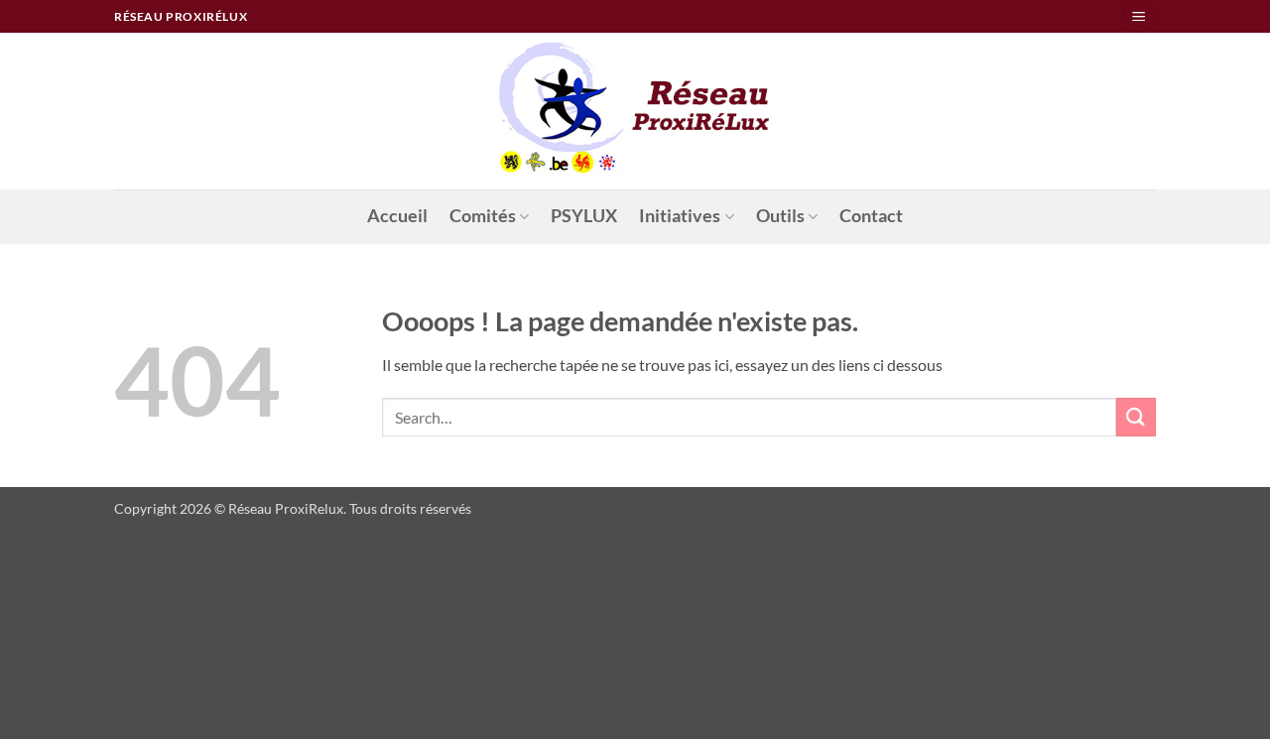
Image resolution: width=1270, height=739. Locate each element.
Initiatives (679, 215)
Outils (780, 215)
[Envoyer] (1136, 417)
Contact (871, 215)
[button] (1138, 16)
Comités (482, 215)
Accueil (397, 215)
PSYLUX (584, 215)
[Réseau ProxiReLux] (635, 111)
